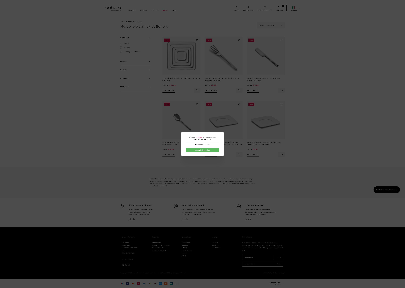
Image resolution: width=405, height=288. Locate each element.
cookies (199, 137)
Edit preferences (202, 145)
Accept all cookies (202, 150)
